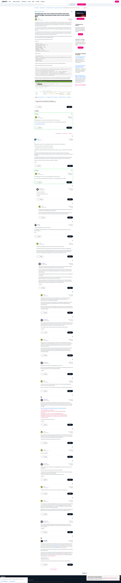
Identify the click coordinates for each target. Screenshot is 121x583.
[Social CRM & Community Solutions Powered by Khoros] (84, 572)
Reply (69, 127)
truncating (69, 97)
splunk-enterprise (62, 97)
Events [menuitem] (29, 1)
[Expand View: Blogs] (34, 1)
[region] (14, 580)
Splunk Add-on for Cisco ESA (52, 97)
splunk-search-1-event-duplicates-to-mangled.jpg (45, 101)
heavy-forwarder (40, 97)
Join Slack (80, 34)
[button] (71, 11)
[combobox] (54, 4)
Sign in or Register (110, 578)
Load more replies (53, 569)
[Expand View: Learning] (39, 1)
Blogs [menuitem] (33, 1)
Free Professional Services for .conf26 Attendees (80, 57)
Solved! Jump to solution (40, 11)
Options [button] (84, 7)
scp (45, 97)
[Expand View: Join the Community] (19, 1)
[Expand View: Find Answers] (26, 1)
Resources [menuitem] (42, 1)
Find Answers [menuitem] (23, 1)
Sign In (117, 1)
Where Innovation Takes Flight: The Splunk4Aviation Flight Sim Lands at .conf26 (80, 76)
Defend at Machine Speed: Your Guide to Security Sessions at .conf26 (80, 66)
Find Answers (36, 7)
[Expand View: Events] (30, 1)
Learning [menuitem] (37, 1)
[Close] (26, 578)
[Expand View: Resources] (44, 1)
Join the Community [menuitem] (16, 1)
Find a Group (80, 47)
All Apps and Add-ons (49, 7)
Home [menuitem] (10, 1)
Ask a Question (81, 4)
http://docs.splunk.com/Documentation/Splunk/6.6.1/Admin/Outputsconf (53, 408)
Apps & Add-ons (42, 7)
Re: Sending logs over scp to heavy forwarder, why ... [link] (71, 7)
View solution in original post (40, 123)
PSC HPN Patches (54, 546)
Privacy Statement (4, 581)
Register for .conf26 (80, 18)
